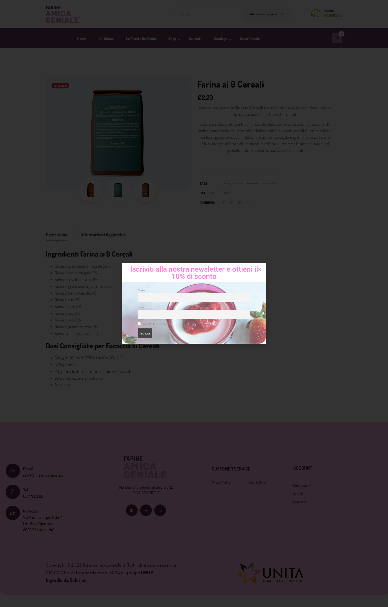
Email (141, 307)
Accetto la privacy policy (157, 324)
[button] (259, 269)
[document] (194, 303)
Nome (141, 290)
